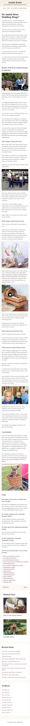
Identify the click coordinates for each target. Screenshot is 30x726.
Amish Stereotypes (6, 656)
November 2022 (6, 705)
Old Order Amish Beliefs (9, 580)
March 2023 (5, 695)
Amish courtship (6, 93)
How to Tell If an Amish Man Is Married (13, 565)
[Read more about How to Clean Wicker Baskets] (15, 605)
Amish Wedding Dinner (9, 563)
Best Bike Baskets (8, 637)
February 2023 (5, 697)
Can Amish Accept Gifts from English (11, 651)
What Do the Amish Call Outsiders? (10, 675)
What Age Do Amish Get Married (11, 556)
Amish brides (14, 350)
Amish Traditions (7, 576)
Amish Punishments (8, 578)
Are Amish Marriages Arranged (11, 560)
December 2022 (6, 702)
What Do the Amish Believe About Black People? (14, 659)
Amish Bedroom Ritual (8, 569)
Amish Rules (15, 2)
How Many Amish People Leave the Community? (14, 677)
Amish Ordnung (7, 571)
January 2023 (5, 700)
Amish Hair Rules (7, 582)
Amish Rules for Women (9, 567)
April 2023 (4, 692)
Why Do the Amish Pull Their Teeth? (11, 654)
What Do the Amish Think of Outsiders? (12, 672)
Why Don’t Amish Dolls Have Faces (10, 661)
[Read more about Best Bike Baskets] (15, 627)
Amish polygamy (10, 508)
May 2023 (4, 690)
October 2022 (5, 707)
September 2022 (6, 710)
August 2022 (5, 712)
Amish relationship (9, 102)
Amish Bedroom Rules (8, 572)
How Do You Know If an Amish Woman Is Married (15, 561)
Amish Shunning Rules (8, 574)
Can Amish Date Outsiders (9, 558)
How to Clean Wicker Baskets (12, 615)
